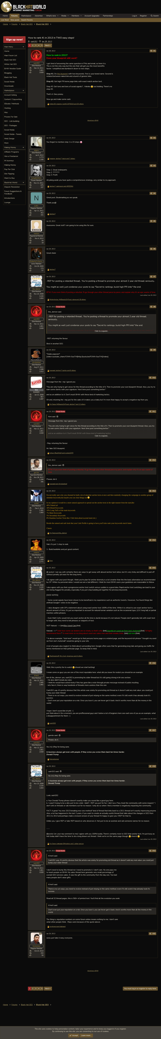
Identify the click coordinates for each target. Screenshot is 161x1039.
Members (75, 16)
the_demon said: (55, 465)
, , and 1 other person (67, 844)
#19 (154, 851)
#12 (154, 460)
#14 (154, 540)
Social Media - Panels (12, 134)
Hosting (7, 108)
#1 (154, 51)
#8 (154, 307)
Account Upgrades (92, 16)
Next (47, 45)
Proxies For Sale (10, 117)
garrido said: (53, 735)
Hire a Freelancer (11, 156)
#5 (154, 221)
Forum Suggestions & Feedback (12, 192)
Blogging (8, 73)
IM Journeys (9, 160)
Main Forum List (10, 55)
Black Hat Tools (10, 77)
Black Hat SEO (10, 60)
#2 (154, 138)
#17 (154, 730)
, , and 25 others (67, 104)
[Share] (151, 50)
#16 (154, 663)
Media (63, 16)
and (58, 484)
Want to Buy (9, 178)
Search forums (27, 20)
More (6, 143)
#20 (154, 934)
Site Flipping (9, 174)
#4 (154, 193)
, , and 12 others (67, 404)
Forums (14, 16)
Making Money (10, 165)
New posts (14, 20)
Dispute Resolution (12, 187)
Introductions (9, 198)
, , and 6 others (63, 370)
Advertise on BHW (92, 120)
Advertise (39, 16)
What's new (51, 16)
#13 (154, 491)
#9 (154, 350)
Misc (6, 112)
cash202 (34, 41)
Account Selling (10, 95)
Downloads (9, 86)
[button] (58, 16)
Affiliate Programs (11, 152)
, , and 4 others (66, 656)
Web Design (9, 138)
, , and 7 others (62, 159)
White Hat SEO (10, 64)
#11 (154, 411)
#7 (154, 277)
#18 (154, 766)
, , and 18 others (68, 300)
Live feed (5, 20)
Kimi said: (52, 416)
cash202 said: (53, 771)
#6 (154, 249)
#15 (154, 568)
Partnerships (108, 16)
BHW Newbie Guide (12, 68)
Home (5, 16)
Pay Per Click (9, 169)
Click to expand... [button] (101, 331)
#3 (154, 166)
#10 (154, 378)
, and (61, 186)
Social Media (9, 81)
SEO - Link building (11, 121)
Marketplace (26, 16)
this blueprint (62, 73)
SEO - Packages (10, 125)
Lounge (7, 202)
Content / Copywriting (13, 99)
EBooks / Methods (11, 104)
